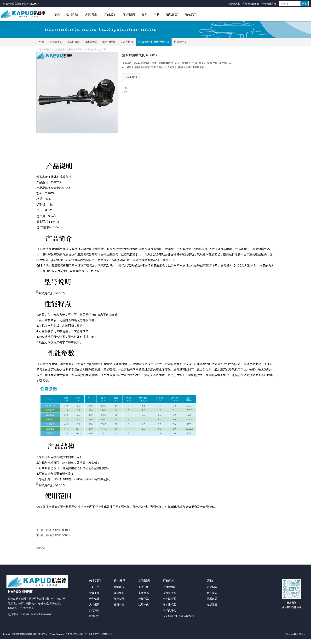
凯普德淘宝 (234, 3)
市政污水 (143, 587)
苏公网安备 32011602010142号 (99, 634)
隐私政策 (212, 598)
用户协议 (212, 593)
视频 (144, 14)
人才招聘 (94, 604)
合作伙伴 (94, 598)
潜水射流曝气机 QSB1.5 (58, 530)
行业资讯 (119, 598)
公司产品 (48, 49)
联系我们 (191, 14)
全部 (41, 41)
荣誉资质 (94, 593)
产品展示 (110, 14)
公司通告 (119, 587)
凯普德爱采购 (269, 3)
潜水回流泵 (91, 41)
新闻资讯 (91, 14)
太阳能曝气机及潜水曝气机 (153, 41)
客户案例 (129, 14)
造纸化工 (143, 598)
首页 (57, 14)
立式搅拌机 (126, 41)
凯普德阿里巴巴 (251, 3)
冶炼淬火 (143, 604)
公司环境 (94, 610)
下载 (157, 14)
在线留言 (172, 14)
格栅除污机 (180, 41)
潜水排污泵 (108, 41)
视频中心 (119, 604)
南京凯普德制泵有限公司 (24, 3)
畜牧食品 (143, 593)
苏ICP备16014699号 (75, 634)
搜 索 (304, 3)
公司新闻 (119, 593)
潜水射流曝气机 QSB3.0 (58, 535)
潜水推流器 (73, 41)
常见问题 (212, 587)
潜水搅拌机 (55, 41)
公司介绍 (72, 14)
